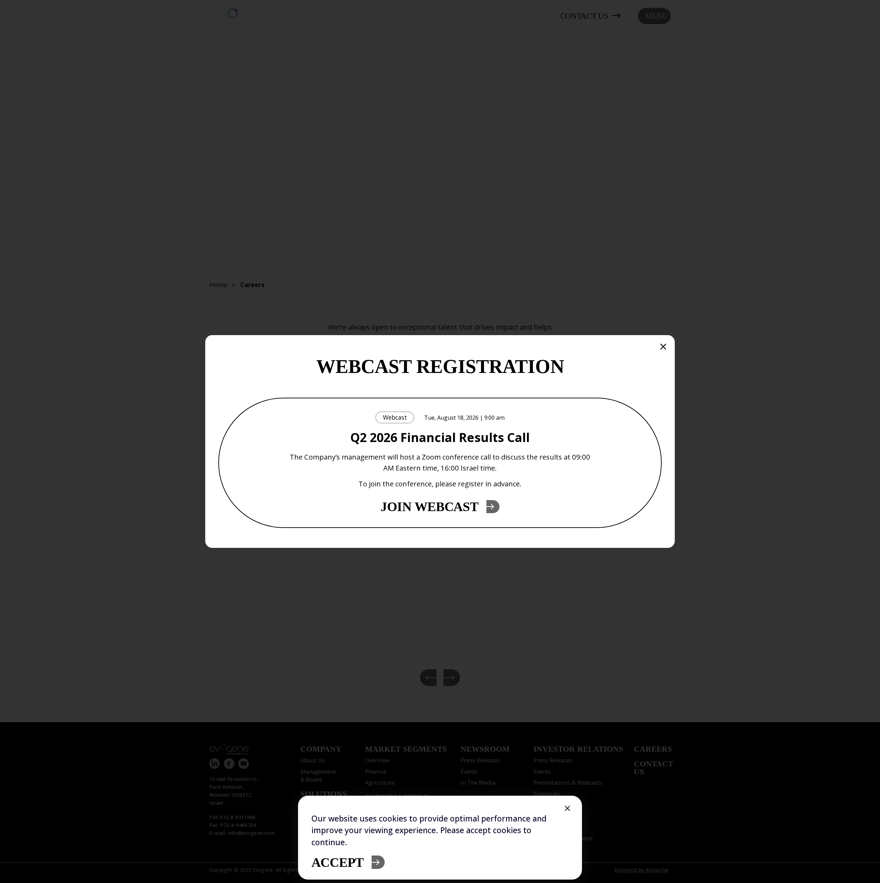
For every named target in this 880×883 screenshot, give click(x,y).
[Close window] (567, 808)
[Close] (663, 347)
